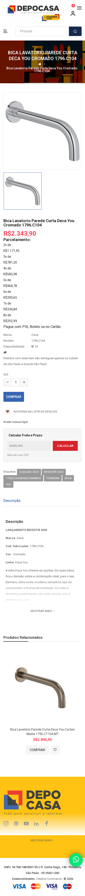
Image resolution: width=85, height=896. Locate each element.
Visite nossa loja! (15, 422)
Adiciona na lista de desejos (35, 411)
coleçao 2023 (29, 472)
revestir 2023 (53, 472)
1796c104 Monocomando (23, 478)
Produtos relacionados (23, 637)
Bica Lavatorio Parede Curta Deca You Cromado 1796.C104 (41, 69)
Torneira (52, 478)
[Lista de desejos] (55, 749)
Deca (35, 334)
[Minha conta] (73, 15)
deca (68, 478)
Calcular (65, 445)
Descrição (12, 501)
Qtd (5, 374)
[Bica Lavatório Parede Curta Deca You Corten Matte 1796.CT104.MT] (42, 686)
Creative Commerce (48, 878)
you (8, 484)
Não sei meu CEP (18, 455)
